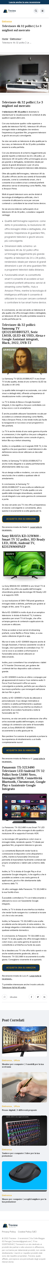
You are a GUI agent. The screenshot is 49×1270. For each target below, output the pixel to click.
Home (5, 39)
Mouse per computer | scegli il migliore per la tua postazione (24, 1200)
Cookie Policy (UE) (27, 1231)
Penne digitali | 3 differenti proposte (19, 1110)
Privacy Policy (9, 1231)
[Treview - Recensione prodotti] (10, 11)
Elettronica (15, 39)
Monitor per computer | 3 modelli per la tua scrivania (23, 1065)
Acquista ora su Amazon (21, 519)
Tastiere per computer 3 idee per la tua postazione (21, 1154)
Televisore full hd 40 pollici (14, 987)
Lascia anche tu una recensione (24, 2)
